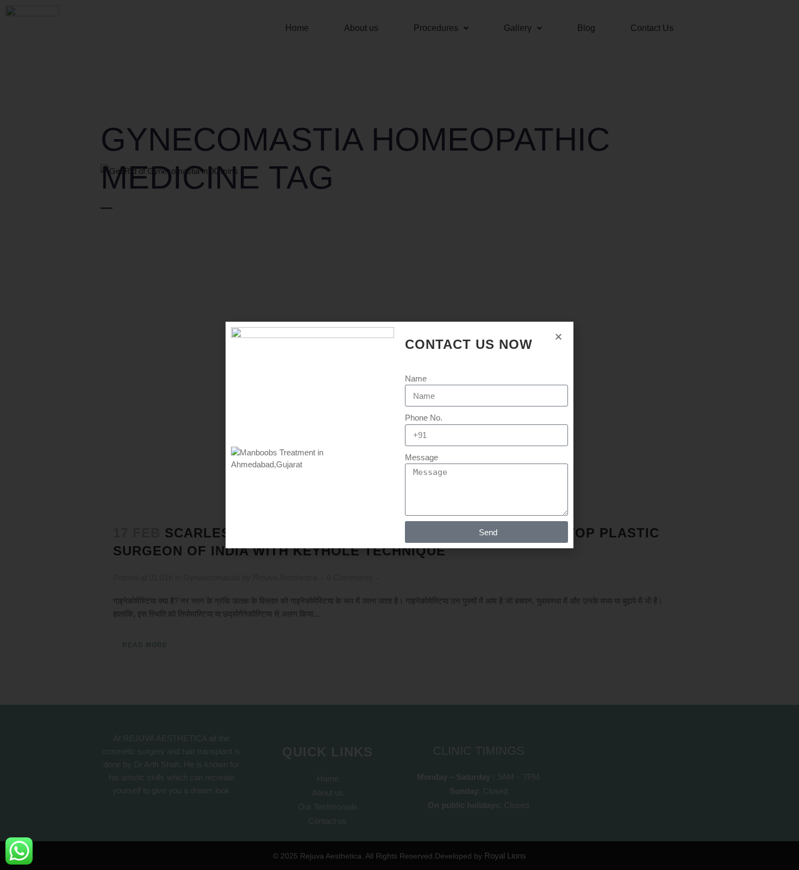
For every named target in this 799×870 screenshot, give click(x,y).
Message (421, 457)
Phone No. (423, 417)
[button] (558, 337)
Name (416, 378)
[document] (399, 435)
